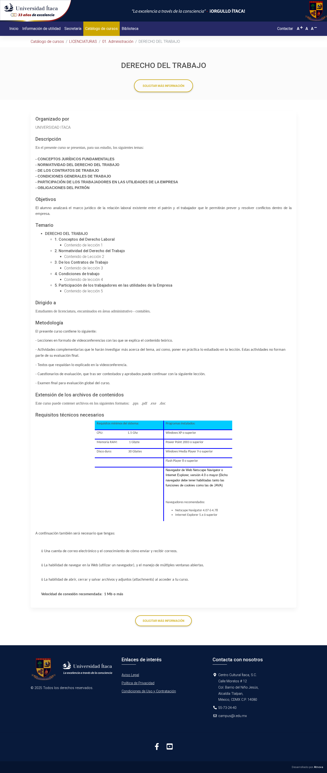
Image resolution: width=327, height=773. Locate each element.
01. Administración (117, 41)
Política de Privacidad (138, 683)
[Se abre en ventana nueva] (72, 671)
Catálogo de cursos (102, 28)
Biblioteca (130, 28)
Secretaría (72, 28)
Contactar (285, 28)
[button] (300, 29)
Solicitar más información (163, 86)
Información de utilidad (41, 28)
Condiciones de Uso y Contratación (149, 691)
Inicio (13, 28)
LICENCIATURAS (83, 41)
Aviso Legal (130, 675)
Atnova (318, 767)
